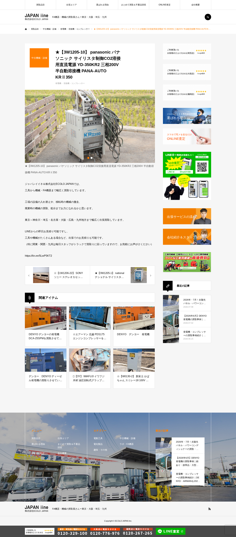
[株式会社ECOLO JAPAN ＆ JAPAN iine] (36, 17)
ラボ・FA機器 (127, 444)
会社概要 (195, 5)
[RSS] (209, 508)
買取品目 (40, 5)
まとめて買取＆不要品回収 (133, 5)
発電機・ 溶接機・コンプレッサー (70, 83)
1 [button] (88, 158)
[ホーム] (26, 29)
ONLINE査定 (164, 5)
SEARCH (208, 17)
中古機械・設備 (127, 438)
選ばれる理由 (102, 5)
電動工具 (98, 438)
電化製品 (98, 444)
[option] (90, 126)
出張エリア (71, 5)
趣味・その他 (100, 450)
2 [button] (91, 158)
